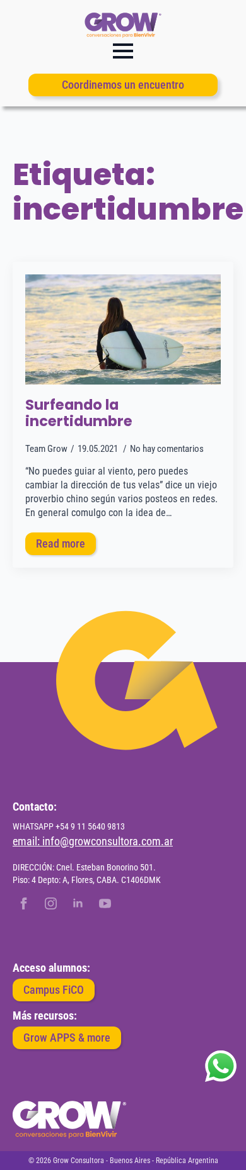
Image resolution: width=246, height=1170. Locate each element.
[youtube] (105, 903)
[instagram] (51, 903)
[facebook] (24, 903)
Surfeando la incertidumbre (78, 413)
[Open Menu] (123, 51)
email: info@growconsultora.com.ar (93, 841)
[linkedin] (78, 903)
